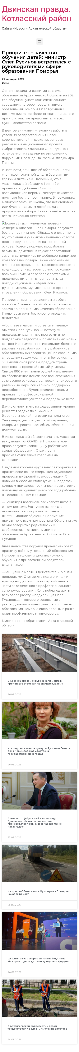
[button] (39, 41)
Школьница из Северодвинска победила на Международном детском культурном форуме (38, 960)
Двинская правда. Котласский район (36, 13)
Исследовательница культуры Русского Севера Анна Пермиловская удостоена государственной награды (39, 751)
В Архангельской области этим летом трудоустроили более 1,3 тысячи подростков (37, 1027)
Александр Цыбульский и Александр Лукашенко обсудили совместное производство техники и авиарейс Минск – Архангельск (36, 822)
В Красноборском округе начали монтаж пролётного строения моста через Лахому (35, 682)
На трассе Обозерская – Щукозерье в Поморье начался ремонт (38, 892)
